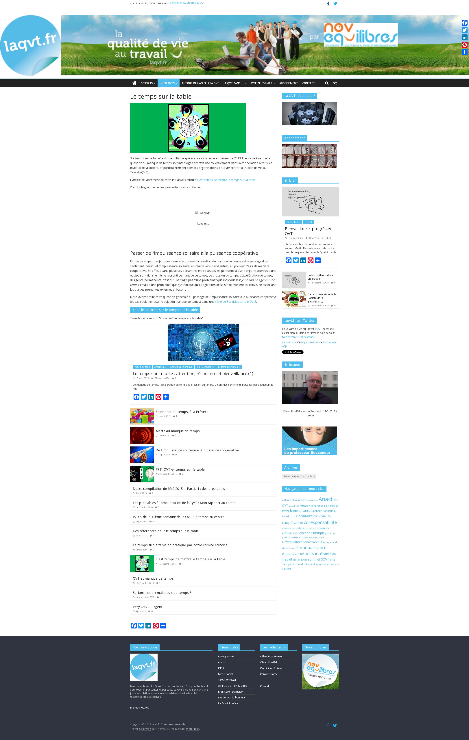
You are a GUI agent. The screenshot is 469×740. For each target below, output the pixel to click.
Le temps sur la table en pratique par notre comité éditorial (180, 545)
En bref (308, 222)
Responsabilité (290, 554)
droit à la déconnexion (304, 528)
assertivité (294, 506)
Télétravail (309, 564)
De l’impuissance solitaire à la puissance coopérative (197, 450)
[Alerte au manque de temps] (142, 429)
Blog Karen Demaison (231, 691)
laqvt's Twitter (309, 346)
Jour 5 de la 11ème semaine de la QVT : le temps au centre (178, 517)
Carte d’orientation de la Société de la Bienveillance (322, 298)
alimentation (299, 500)
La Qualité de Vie (228, 703)
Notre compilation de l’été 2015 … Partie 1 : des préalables (179, 488)
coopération (292, 522)
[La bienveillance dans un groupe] (294, 273)
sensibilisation (300, 559)
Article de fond (142, 366)
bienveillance (300, 510)
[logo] (144, 655)
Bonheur (316, 511)
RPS (302, 554)
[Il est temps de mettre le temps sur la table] (142, 558)
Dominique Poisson (271, 668)
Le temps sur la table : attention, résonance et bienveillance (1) (193, 373)
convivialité (322, 516)
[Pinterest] (464, 44)
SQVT (325, 559)
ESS (295, 533)
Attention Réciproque (181, 366)
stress (332, 560)
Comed (264, 686)
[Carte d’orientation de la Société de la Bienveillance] (294, 292)
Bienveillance (293, 222)
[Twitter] (464, 30)
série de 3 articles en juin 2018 (235, 302)
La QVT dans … (233, 83)
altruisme (313, 500)
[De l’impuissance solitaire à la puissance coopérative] (142, 449)
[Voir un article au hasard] (335, 83)
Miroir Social (225, 674)
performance (311, 542)
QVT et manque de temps (153, 578)
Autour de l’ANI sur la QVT (200, 83)
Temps (286, 564)
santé (317, 553)
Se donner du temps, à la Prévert (182, 411)
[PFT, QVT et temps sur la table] (142, 468)
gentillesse (330, 533)
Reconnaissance (311, 547)
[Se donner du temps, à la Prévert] (142, 410)
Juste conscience (205, 366)
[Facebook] (464, 22)
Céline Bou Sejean (271, 656)
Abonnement (288, 83)
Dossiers (147, 83)
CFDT (293, 516)
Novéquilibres (292, 542)
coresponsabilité (320, 522)
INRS (221, 668)
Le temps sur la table (229, 366)
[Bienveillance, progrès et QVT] (310, 188)
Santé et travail (227, 680)
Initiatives (167, 83)
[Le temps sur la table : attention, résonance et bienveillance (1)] (203, 326)
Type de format (261, 83)
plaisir (323, 542)
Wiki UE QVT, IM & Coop (232, 685)
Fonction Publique (311, 533)
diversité (286, 528)
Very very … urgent (148, 606)
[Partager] (464, 52)
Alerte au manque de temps (178, 431)
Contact (308, 83)
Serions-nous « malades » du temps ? (162, 592)
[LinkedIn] (464, 37)
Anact (326, 499)
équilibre (286, 568)
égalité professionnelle (327, 564)
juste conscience (291, 537)
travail (299, 564)
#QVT (285, 337)
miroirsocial (307, 537)
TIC (293, 564)
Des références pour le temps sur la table (166, 531)
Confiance (304, 516)
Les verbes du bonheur (231, 697)
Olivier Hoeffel (162, 378)
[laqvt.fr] (234, 17)
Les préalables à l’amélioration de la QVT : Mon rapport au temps (184, 502)
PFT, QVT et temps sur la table (180, 469)
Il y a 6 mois (289, 346)
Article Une (160, 366)
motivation (318, 537)
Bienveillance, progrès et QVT (187, 3)
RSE (308, 554)
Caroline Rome (269, 674)
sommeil (314, 559)
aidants (286, 500)
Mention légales (139, 707)
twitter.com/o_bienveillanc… (315, 341)
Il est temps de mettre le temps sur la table (226, 180)
